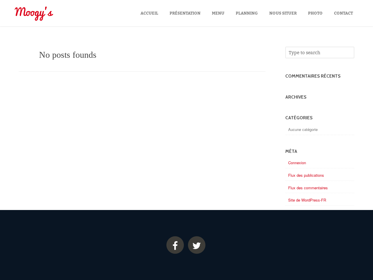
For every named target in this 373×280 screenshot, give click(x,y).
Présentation (185, 12)
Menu (218, 12)
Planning (247, 12)
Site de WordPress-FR (307, 200)
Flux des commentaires (308, 187)
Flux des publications (306, 175)
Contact (343, 12)
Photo (315, 12)
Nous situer (283, 12)
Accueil (149, 12)
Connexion (297, 162)
